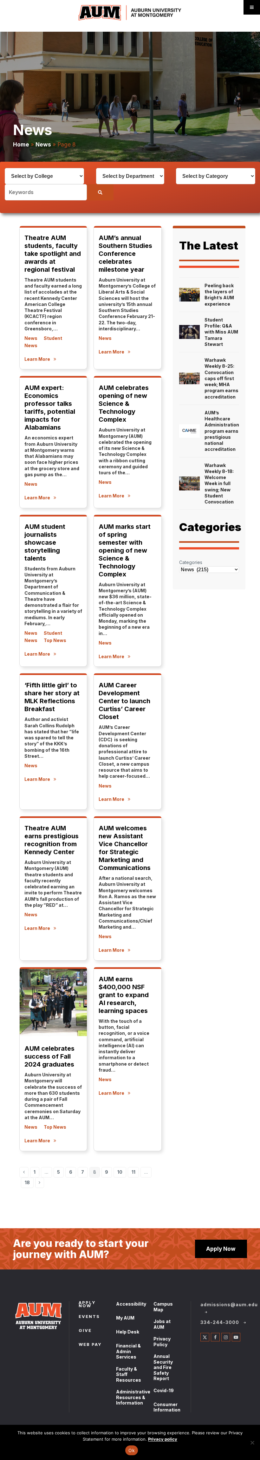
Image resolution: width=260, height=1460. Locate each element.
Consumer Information (166, 1407)
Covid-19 (163, 1390)
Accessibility (131, 1304)
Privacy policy (162, 1439)
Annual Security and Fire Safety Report (163, 1367)
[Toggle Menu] (252, 7)
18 (29, 1183)
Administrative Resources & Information (133, 1397)
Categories (190, 562)
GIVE (85, 1331)
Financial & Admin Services (128, 1351)
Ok (131, 1450)
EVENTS (89, 1317)
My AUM (125, 1317)
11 (135, 1173)
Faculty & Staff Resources (128, 1374)
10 (121, 1173)
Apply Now (221, 1248)
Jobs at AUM (162, 1324)
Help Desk (127, 1331)
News (43, 144)
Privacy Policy (162, 1341)
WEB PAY (90, 1345)
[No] (252, 1442)
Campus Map (163, 1306)
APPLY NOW (87, 1304)
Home (21, 144)
